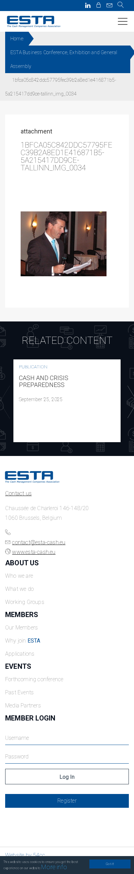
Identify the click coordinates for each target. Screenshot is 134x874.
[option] (67, 400)
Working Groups (24, 602)
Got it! (110, 864)
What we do (19, 589)
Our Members (21, 627)
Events (18, 666)
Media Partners (23, 705)
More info (54, 867)
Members (21, 614)
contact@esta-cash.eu (38, 542)
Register (67, 800)
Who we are (19, 576)
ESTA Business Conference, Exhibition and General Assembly (64, 59)
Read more (67, 400)
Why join (23, 640)
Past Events (19, 692)
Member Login (30, 718)
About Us (22, 563)
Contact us (18, 493)
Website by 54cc (25, 855)
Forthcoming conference (34, 679)
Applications (19, 653)
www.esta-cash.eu (33, 552)
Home (16, 38)
